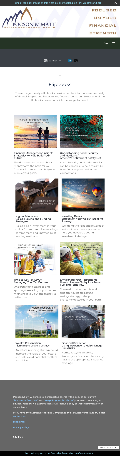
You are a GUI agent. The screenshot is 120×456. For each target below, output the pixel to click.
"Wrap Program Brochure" (59, 400)
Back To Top (107, 447)
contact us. (19, 416)
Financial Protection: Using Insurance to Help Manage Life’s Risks (82, 346)
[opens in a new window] (35, 147)
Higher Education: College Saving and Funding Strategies (33, 219)
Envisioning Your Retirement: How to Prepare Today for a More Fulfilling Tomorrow (80, 282)
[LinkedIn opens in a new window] (70, 61)
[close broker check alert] (115, 3)
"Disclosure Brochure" (25, 400)
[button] (109, 43)
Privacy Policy (21, 427)
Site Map (18, 437)
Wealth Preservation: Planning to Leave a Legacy (32, 344)
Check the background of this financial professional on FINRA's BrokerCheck (58, 2)
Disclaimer (19, 421)
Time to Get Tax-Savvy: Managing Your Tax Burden (31, 281)
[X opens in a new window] (76, 61)
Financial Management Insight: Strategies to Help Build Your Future (33, 156)
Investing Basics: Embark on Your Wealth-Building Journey (82, 219)
